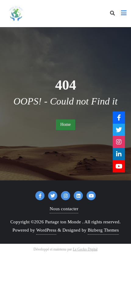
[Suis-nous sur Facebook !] (119, 118)
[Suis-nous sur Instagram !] (119, 142)
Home (65, 124)
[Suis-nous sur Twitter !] (119, 130)
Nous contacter (64, 208)
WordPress (46, 230)
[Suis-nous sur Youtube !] (119, 166)
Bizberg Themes (103, 230)
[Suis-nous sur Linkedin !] (119, 154)
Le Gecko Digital (85, 249)
